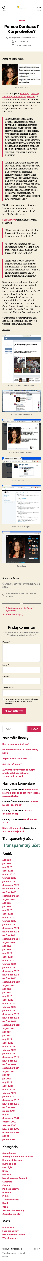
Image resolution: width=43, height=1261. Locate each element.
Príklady (6, 1192)
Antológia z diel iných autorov (17, 1156)
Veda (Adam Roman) (13, 1210)
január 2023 (8, 1010)
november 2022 (10, 1017)
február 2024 (9, 964)
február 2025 (9, 921)
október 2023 (9, 978)
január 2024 (8, 967)
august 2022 (8, 1028)
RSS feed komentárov (13, 1234)
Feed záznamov (10, 1231)
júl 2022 (6, 1032)
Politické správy (10, 1189)
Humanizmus (9, 1164)
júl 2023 (6, 989)
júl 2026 (6, 860)
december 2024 (10, 928)
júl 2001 (6, 1136)
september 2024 (11, 939)
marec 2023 (8, 1003)
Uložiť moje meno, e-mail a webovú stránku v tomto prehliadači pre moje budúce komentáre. (22, 701)
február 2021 (9, 1093)
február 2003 (9, 1125)
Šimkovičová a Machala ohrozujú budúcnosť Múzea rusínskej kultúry (21, 792)
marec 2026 (8, 874)
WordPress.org (10, 1238)
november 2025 (10, 888)
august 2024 (9, 942)
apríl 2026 (7, 870)
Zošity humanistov (12, 1214)
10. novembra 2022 (23, 41)
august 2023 (9, 985)
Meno (5, 665)
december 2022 (10, 1014)
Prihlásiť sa (8, 1227)
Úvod (5, 1203)
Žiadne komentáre (23, 45)
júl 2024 (6, 946)
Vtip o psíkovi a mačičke (14, 758)
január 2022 (8, 1053)
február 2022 (9, 1050)
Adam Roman (9, 1153)
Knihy (5, 1171)
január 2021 (8, 1096)
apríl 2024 (7, 957)
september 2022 (11, 1025)
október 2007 (9, 1121)
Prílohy (6, 1196)
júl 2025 (6, 903)
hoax (8, 593)
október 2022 (9, 1021)
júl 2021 (6, 1075)
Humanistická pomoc (13, 1160)
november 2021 (10, 1060)
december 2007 (10, 1118)
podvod (24, 593)
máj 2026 (7, 867)
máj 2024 (7, 953)
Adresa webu (7, 688)
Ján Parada (15, 593)
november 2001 (10, 1132)
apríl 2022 (7, 1043)
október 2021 (9, 1064)
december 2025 (10, 885)
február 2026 (9, 878)
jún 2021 (6, 1078)
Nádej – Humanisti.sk (13, 828)
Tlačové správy (10, 1199)
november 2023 (10, 974)
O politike (7, 1181)
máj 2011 (7, 1114)
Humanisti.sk (16, 1249)
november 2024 (10, 931)
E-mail (5, 676)
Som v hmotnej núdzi (13, 831)
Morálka (6, 1174)
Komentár (7, 642)
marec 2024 (8, 960)
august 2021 (8, 1071)
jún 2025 (6, 906)
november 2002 (10, 1129)
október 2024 (9, 935)
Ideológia (7, 1167)
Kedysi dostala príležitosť (15, 744)
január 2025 (8, 924)
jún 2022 (6, 1035)
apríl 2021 (7, 1086)
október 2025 (9, 892)
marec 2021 (8, 1089)
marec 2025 (8, 917)
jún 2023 (6, 992)
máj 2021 (7, 1082)
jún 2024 (6, 949)
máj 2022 (7, 1039)
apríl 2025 (7, 913)
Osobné (21, 20)
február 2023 (9, 1007)
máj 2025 (7, 910)
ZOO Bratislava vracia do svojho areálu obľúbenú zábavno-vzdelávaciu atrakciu (18, 772)
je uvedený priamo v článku (25, 37)
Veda (5, 1207)
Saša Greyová (9, 220)
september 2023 (11, 982)
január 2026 (8, 881)
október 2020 (9, 1107)
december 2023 (10, 971)
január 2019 (8, 1111)
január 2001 (8, 1139)
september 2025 (11, 896)
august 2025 (9, 899)
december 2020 (10, 1100)
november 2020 (10, 1104)
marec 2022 (8, 1046)
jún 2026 (6, 863)
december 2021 (10, 1057)
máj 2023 (7, 996)
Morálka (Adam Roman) (14, 1178)
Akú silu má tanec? (12, 764)
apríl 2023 (7, 1000)
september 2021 (10, 1068)
